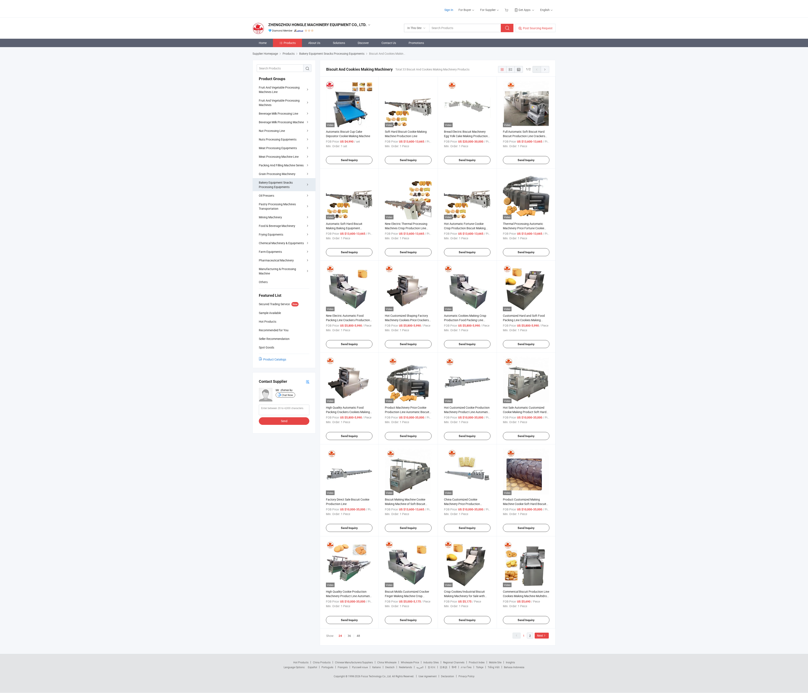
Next (540, 635)
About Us (314, 43)
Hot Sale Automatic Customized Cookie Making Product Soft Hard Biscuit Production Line (524, 411)
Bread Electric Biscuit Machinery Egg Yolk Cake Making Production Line (466, 136)
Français (343, 667)
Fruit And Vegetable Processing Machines (279, 102)
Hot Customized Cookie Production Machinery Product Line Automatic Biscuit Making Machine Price (467, 411)
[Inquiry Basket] (507, 10)
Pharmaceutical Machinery (276, 260)
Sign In (448, 10)
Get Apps (524, 10)
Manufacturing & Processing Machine (277, 271)
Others (263, 282)
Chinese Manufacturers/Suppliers (354, 662)
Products (290, 43)
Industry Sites (431, 662)
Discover (363, 43)
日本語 (443, 667)
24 (340, 635)
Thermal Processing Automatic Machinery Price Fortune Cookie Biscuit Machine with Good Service (525, 228)
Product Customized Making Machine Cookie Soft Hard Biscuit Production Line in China (524, 503)
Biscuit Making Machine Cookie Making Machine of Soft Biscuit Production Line (405, 503)
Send (284, 421)
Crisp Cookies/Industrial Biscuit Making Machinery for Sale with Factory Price (464, 596)
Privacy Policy (466, 676)
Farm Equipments (270, 252)
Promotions (416, 43)
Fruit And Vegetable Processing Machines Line (279, 89)
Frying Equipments (271, 234)
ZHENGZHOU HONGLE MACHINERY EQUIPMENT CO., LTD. (317, 25)
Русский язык (360, 667)
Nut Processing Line (272, 131)
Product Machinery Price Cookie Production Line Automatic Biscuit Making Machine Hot (407, 411)
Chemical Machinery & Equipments (281, 243)
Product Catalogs (274, 359)
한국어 (431, 667)
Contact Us (388, 43)
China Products (322, 662)
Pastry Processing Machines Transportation (277, 206)
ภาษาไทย (466, 667)
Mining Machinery (270, 217)
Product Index (477, 662)
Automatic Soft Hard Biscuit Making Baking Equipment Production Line (344, 228)
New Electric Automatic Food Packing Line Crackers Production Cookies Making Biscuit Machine (348, 320)
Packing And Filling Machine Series (281, 165)
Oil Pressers (266, 195)
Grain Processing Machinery (277, 174)
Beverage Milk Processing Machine (281, 122)
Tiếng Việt (494, 667)
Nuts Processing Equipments (277, 139)
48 (358, 636)
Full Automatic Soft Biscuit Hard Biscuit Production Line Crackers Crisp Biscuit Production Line (524, 136)
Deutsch (390, 667)
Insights (510, 662)
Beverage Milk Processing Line (278, 113)
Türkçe (479, 667)
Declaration (447, 676)
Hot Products (300, 662)
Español (312, 667)
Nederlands (405, 667)
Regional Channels (453, 662)
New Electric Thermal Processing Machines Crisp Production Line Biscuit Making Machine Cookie (406, 228)
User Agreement (428, 676)
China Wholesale (386, 662)
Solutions (339, 43)
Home (263, 43)
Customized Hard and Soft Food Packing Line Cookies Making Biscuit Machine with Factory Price (525, 320)
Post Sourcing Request (538, 28)
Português (327, 667)
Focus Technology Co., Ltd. (376, 676)
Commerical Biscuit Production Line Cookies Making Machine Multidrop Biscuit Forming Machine (526, 596)
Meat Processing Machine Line (279, 157)
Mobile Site (495, 662)
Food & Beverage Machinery (277, 226)
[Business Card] (307, 381)
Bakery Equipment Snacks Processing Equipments (276, 184)
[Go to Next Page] (545, 69)
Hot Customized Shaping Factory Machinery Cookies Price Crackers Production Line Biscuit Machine (407, 320)
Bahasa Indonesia (514, 667)
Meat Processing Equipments (278, 148)
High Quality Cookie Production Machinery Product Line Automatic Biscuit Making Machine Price (348, 596)
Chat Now (287, 395)
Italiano (376, 667)
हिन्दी (454, 667)
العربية (419, 667)
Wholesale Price (410, 662)
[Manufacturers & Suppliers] (279, 8)
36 (349, 636)
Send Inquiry (349, 160)
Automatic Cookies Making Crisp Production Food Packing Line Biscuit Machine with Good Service (466, 320)
